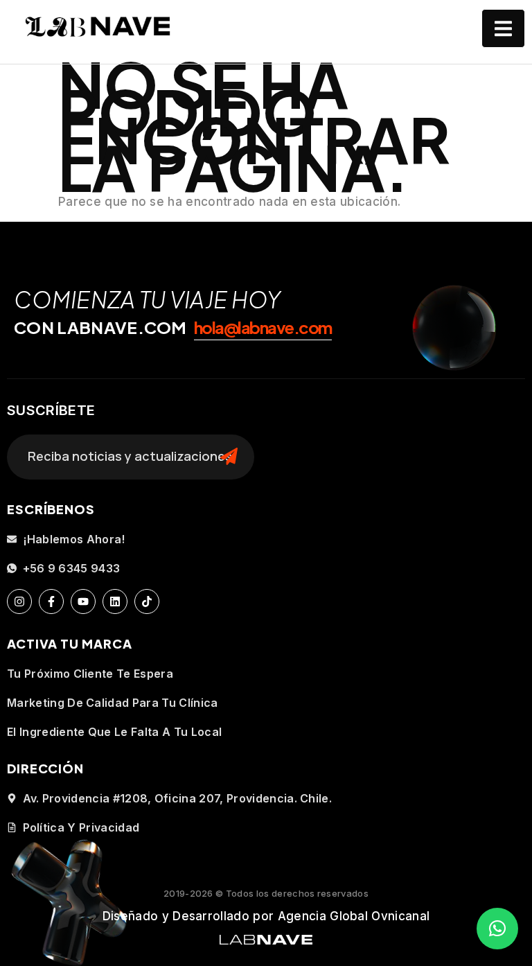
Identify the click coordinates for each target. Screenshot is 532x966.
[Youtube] (83, 601)
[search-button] (228, 456)
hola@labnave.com (263, 327)
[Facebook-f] (51, 601)
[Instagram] (19, 601)
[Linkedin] (115, 601)
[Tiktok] (146, 601)
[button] (497, 928)
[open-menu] (503, 28)
